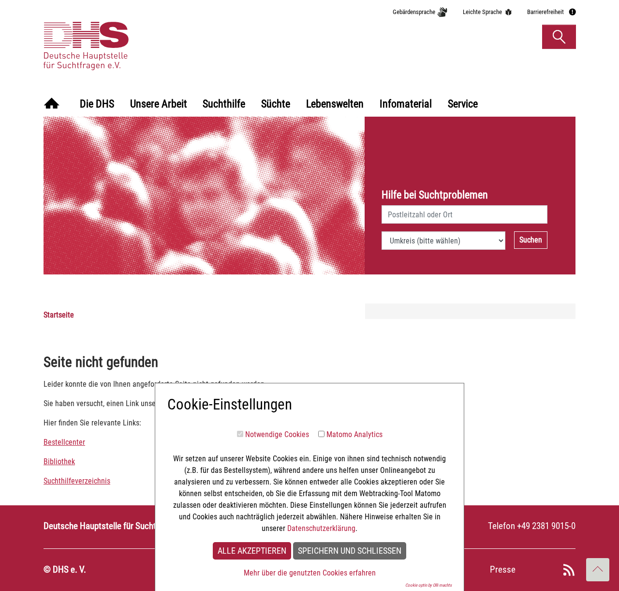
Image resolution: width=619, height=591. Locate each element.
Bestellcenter (64, 442)
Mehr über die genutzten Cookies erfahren (310, 572)
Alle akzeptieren (252, 551)
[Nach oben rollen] (597, 569)
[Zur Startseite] (52, 104)
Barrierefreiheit (545, 11)
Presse (503, 569)
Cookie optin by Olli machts (428, 585)
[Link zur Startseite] (132, 36)
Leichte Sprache (482, 11)
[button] (559, 37)
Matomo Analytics (354, 434)
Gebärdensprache (414, 11)
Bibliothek (59, 461)
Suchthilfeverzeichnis (77, 480)
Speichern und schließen (349, 551)
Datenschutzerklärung (321, 528)
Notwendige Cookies (277, 434)
